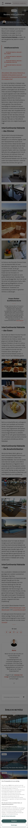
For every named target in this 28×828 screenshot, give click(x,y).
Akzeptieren (14, 821)
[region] (14, 803)
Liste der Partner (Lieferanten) (8, 816)
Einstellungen (14, 825)
